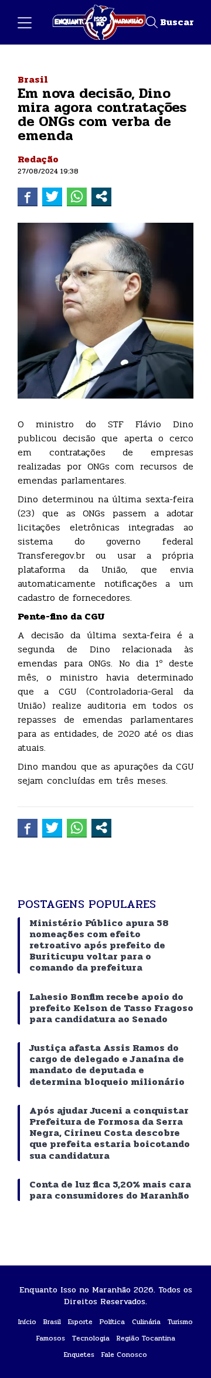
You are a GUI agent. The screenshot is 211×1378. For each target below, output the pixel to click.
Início (27, 1321)
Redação (38, 159)
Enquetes (79, 1354)
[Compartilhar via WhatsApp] (77, 196)
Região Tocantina (146, 1338)
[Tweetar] (52, 196)
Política (112, 1321)
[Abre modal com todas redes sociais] (101, 196)
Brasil (33, 79)
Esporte (80, 1321)
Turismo (180, 1321)
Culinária (146, 1321)
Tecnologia (91, 1338)
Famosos (50, 1338)
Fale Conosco (124, 1354)
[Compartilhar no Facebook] (28, 196)
